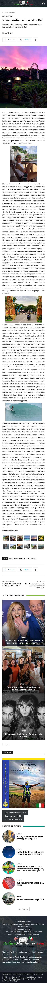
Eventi (23, 684)
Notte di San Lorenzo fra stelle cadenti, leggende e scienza (30, 853)
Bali (10, 558)
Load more (23, 909)
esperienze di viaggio (21, 558)
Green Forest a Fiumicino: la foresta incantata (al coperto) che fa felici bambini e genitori (30, 868)
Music (23, 637)
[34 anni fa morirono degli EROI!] (8, 898)
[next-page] (7, 744)
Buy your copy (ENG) (13, 816)
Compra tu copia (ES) (13, 819)
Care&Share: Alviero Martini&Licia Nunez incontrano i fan (23, 688)
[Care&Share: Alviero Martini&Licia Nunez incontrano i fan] (23, 669)
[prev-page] (3, 744)
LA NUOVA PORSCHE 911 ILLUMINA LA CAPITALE (11, 585)
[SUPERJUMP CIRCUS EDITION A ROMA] (8, 883)
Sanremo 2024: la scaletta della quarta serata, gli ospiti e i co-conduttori (23, 641)
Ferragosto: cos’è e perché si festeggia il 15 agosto (30, 837)
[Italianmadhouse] (23, 3)
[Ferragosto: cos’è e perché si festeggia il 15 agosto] (8, 836)
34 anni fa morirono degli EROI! (30, 900)
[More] (35, 40)
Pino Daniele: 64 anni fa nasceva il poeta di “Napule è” (35, 586)
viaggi (33, 558)
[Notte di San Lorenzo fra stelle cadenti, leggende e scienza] (8, 852)
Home (4, 12)
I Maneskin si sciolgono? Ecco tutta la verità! (23, 735)
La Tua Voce (12, 12)
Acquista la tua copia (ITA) (15, 813)
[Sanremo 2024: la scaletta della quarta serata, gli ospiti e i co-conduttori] (23, 623)
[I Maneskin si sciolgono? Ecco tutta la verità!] (23, 716)
